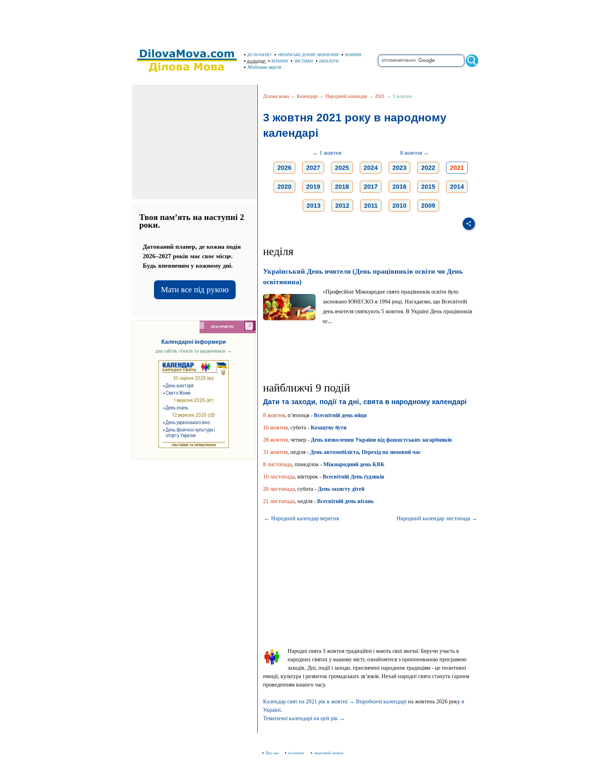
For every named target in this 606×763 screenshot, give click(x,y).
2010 (399, 205)
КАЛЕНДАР (256, 61)
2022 (428, 167)
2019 (313, 186)
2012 (342, 205)
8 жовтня (274, 415)
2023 (399, 167)
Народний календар (346, 96)
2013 (314, 205)
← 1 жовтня (326, 153)
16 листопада (279, 477)
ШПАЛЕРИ (328, 61)
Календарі (307, 96)
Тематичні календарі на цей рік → (304, 718)
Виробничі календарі (381, 701)
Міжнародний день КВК (354, 464)
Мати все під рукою (195, 289)
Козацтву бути (328, 427)
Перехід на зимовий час (391, 452)
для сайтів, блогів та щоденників (193, 351)
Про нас (272, 753)
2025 (342, 167)
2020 (284, 186)
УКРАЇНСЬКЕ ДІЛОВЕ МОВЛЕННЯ (308, 55)
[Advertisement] (303, 21)
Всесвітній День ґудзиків (353, 477)
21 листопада (279, 501)
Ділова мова (276, 96)
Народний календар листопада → (437, 518)
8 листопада (277, 464)
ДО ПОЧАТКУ (259, 55)
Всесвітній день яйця (340, 415)
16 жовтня (275, 427)
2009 (428, 205)
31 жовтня (275, 452)
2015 (428, 186)
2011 (371, 205)
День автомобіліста (334, 452)
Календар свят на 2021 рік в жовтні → (309, 701)
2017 (371, 186)
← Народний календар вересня (301, 518)
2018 (342, 186)
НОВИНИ (353, 55)
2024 (371, 167)
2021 (380, 96)
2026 (284, 167)
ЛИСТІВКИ (303, 61)
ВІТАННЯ (279, 61)
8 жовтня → (414, 153)
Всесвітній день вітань (345, 501)
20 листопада (279, 489)
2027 (313, 167)
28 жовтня (275, 440)
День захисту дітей (341, 489)
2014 (457, 186)
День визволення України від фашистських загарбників (381, 440)
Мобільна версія (264, 67)
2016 (399, 186)
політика (296, 753)
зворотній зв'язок (328, 753)
